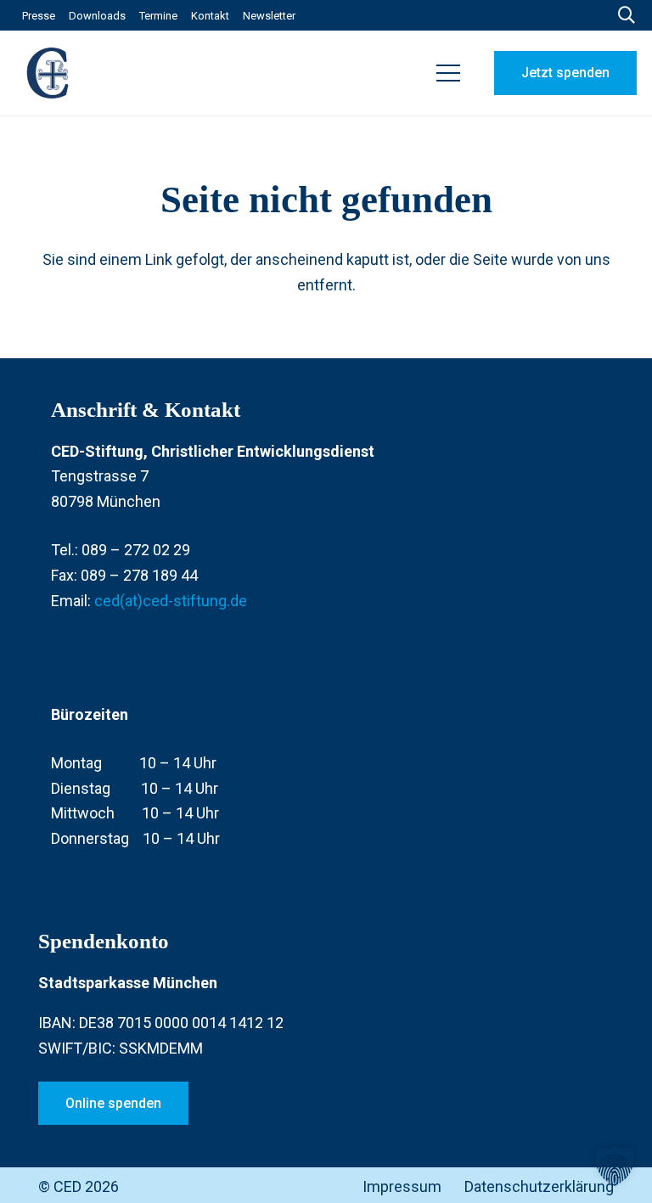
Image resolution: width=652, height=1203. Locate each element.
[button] (448, 73)
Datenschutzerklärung (539, 1186)
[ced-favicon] (49, 73)
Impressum (402, 1186)
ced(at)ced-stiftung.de (170, 601)
